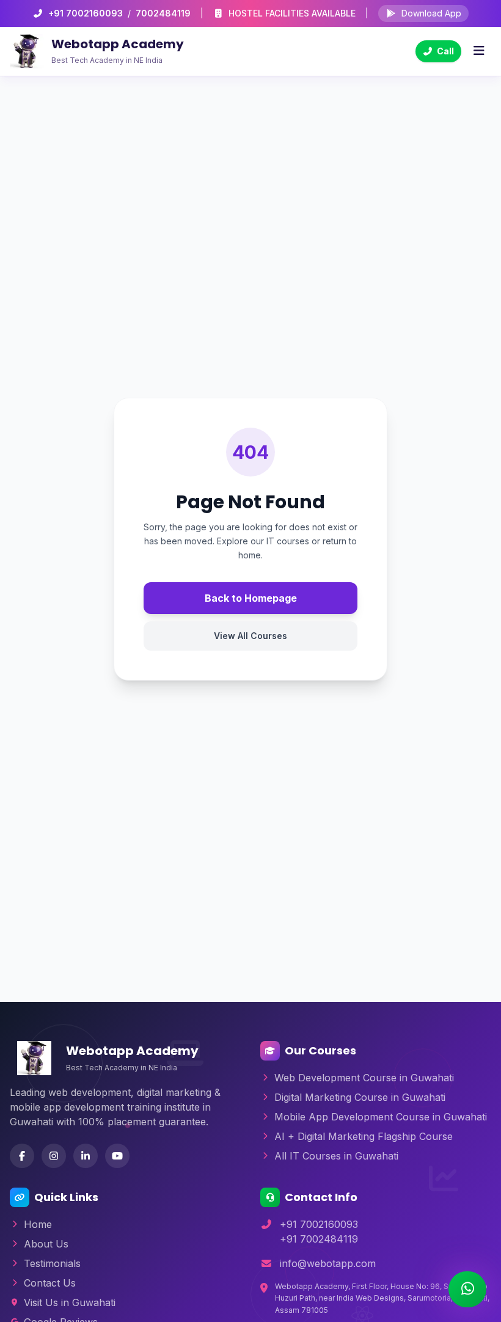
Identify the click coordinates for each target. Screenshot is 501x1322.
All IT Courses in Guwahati (336, 1156)
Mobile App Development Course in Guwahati (380, 1117)
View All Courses (250, 635)
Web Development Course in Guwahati (364, 1078)
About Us (46, 1244)
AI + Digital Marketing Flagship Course (363, 1136)
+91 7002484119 (319, 1239)
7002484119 (163, 13)
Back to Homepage (251, 598)
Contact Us (50, 1283)
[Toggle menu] (478, 51)
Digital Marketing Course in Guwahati (359, 1097)
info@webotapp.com (328, 1263)
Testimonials (52, 1263)
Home (38, 1224)
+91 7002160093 (85, 13)
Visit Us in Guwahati (69, 1302)
